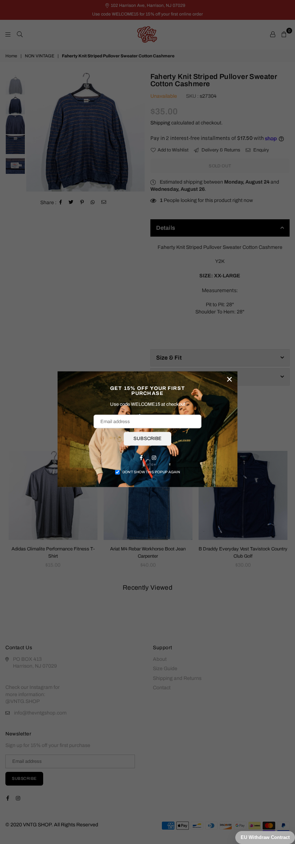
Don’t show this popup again (151, 472)
